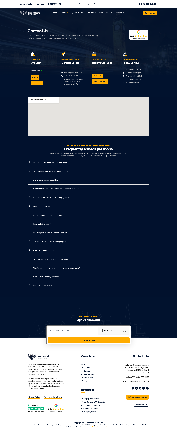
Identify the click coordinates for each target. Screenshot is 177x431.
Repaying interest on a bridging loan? (48, 215)
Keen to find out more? (42, 285)
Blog (71, 13)
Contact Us (120, 13)
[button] (89, 162)
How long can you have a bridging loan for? (50, 233)
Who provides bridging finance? (46, 277)
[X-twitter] (147, 4)
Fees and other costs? (42, 224)
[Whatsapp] (151, 4)
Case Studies (91, 13)
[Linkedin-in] (154, 4)
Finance (63, 13)
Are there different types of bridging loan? (50, 241)
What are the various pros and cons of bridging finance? (56, 189)
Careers (100, 13)
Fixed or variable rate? (42, 206)
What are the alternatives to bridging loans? (51, 259)
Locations (108, 13)
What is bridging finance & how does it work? (51, 162)
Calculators (79, 13)
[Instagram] (144, 4)
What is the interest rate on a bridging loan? (51, 197)
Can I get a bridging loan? (43, 250)
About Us (56, 13)
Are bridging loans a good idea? (46, 180)
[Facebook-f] (140, 4)
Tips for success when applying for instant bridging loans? (56, 268)
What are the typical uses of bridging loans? (51, 171)
